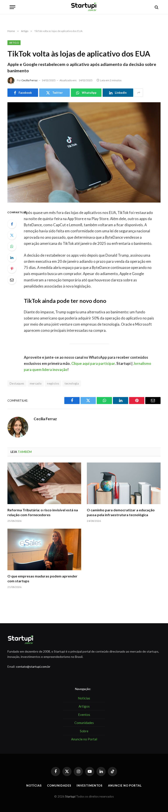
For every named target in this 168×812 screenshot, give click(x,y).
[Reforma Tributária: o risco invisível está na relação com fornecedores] (44, 483)
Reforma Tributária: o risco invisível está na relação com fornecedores (42, 512)
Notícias (34, 785)
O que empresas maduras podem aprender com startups (42, 578)
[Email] (11, 279)
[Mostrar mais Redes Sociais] (138, 92)
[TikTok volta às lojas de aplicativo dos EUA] (84, 152)
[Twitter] (11, 235)
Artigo (14, 42)
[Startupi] (84, 7)
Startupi (70, 796)
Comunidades (59, 785)
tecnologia (72, 383)
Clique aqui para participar (93, 363)
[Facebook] (11, 224)
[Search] (156, 7)
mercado (36, 383)
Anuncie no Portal (125, 785)
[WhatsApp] (11, 246)
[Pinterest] (11, 268)
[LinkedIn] (11, 257)
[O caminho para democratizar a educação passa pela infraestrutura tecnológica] (124, 483)
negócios (53, 383)
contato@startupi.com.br (33, 666)
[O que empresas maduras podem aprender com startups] (44, 549)
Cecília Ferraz (29, 80)
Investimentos (90, 785)
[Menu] (12, 7)
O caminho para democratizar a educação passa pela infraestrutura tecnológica (121, 512)
